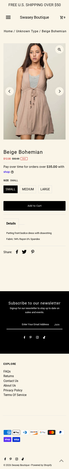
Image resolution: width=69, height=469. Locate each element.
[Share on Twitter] (24, 252)
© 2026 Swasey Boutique (16, 465)
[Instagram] (37, 338)
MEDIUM (28, 189)
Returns (8, 376)
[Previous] (9, 91)
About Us (9, 385)
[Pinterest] (31, 338)
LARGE (45, 189)
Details (11, 223)
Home (8, 31)
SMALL (11, 189)
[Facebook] (24, 338)
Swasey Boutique (34, 17)
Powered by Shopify (41, 465)
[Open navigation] (9, 17)
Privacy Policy (12, 390)
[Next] (59, 91)
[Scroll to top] (61, 461)
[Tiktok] (44, 338)
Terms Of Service (14, 395)
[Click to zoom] (59, 49)
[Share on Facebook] (17, 252)
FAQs (7, 371)
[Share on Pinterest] (32, 252)
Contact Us (10, 381)
